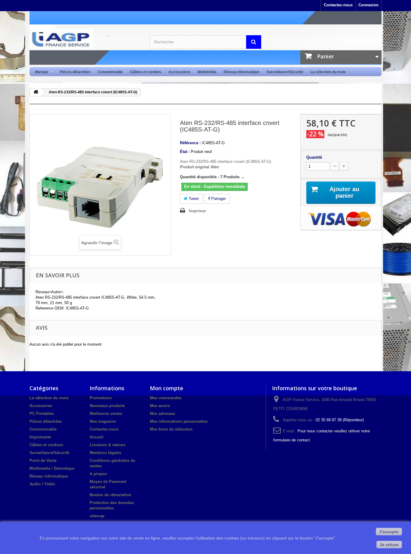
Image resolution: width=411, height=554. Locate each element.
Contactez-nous (338, 5)
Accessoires (179, 72)
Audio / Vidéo (42, 484)
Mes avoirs (160, 405)
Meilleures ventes (106, 413)
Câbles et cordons (145, 72)
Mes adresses (162, 413)
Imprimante (40, 437)
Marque (40, 72)
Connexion (368, 5)
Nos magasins (103, 421)
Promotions (101, 398)
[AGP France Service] (85, 39)
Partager (218, 198)
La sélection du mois (328, 72)
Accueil (97, 437)
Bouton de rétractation (110, 495)
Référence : (190, 143)
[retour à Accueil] (36, 92)
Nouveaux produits (107, 405)
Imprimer (197, 211)
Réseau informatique (241, 72)
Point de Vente (43, 460)
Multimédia (207, 72)
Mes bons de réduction (171, 429)
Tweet (193, 198)
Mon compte (166, 388)
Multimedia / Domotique (51, 468)
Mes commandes (165, 398)
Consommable (110, 72)
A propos (98, 474)
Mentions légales (105, 452)
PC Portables (41, 413)
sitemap (97, 516)
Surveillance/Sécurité (285, 72)
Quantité (314, 157)
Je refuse (389, 544)
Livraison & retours (107, 445)
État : (185, 151)
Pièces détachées (75, 72)
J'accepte (389, 531)
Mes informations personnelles (179, 421)
